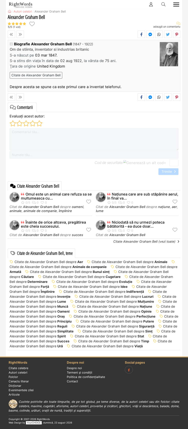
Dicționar (15, 386)
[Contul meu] (151, 4)
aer (174, 207)
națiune (164, 207)
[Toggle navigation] (175, 4)
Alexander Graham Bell (41, 207)
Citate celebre (18, 368)
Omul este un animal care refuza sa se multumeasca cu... (56, 196)
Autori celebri (18, 372)
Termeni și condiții (79, 372)
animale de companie (40, 211)
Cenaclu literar (19, 381)
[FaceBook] (129, 370)
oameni (77, 207)
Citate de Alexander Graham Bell (36, 75)
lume (100, 211)
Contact (72, 381)
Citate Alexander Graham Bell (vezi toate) (144, 241)
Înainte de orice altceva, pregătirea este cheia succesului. (53, 224)
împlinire (65, 211)
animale (16, 211)
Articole (14, 394)
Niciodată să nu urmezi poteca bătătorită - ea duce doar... (135, 224)
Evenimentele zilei (21, 390)
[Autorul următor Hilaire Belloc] (20, 34)
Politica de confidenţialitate (86, 377)
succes (77, 235)
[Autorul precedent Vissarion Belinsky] (11, 34)
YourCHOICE (34, 422)
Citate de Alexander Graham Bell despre (49, 262)
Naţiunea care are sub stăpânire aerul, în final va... (142, 196)
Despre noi (74, 368)
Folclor (13, 377)
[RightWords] (9, 11)
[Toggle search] (163, 4)
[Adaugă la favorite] (32, 24)
